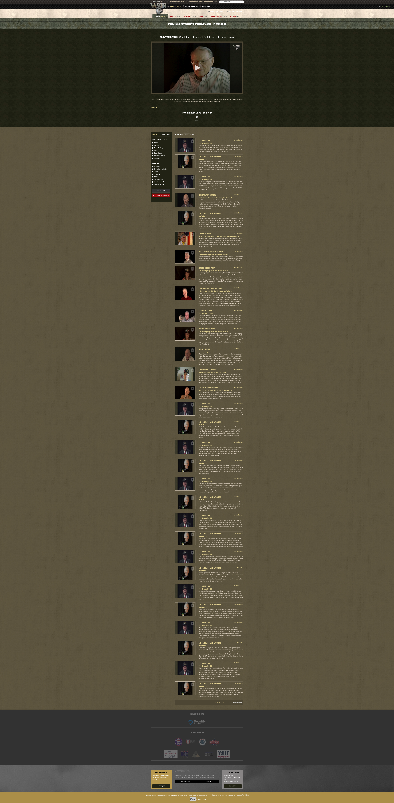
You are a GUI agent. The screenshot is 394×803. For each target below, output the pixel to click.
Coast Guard (158, 153)
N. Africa (157, 174)
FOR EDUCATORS (386, 6)
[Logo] (236, 47)
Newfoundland (159, 182)
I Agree (192, 799)
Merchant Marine (159, 155)
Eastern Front (158, 179)
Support (161, 786)
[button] (197, 67)
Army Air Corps (159, 148)
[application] (197, 68)
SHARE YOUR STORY (216, 11)
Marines (156, 145)
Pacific (156, 171)
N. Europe (157, 166)
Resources (185, 781)
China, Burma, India (160, 169)
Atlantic (156, 177)
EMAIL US (233, 786)
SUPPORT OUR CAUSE (236, 11)
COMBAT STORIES (175, 6)
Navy (155, 150)
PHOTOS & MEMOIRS (191, 6)
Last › (224, 702)
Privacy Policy (201, 799)
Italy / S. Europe (159, 184)
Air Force (157, 158)
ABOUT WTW (206, 6)
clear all (161, 191)
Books (208, 781)
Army (156, 143)
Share (153, 108)
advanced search (162, 195)
